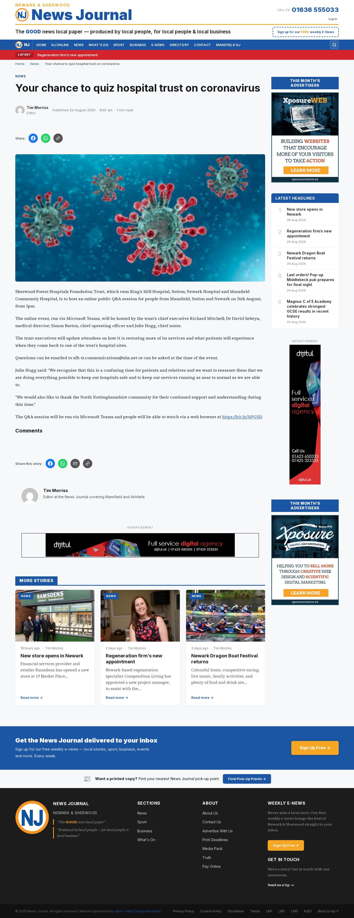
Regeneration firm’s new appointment (68, 55)
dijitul (119, 911)
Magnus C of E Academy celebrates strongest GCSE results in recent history (309, 308)
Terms (255, 911)
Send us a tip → (281, 884)
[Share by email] (75, 463)
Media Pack (212, 848)
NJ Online (60, 45)
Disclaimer (236, 911)
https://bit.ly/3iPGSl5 (242, 417)
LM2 (281, 911)
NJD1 (308, 911)
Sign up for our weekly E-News (305, 32)
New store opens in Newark (51, 655)
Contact (202, 45)
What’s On (98, 45)
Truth (206, 857)
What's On (146, 840)
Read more (29, 697)
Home (41, 45)
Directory (179, 45)
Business (138, 45)
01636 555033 (315, 9)
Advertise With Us (217, 831)
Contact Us (211, 822)
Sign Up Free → (315, 747)
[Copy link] (58, 138)
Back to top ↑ (328, 911)
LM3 (294, 911)
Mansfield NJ (228, 45)
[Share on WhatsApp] (45, 138)
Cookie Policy (211, 911)
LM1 (269, 911)
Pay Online (211, 866)
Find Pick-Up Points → (247, 779)
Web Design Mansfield (143, 911)
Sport (119, 45)
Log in (333, 19)
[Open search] (334, 44)
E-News (158, 45)
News (78, 45)
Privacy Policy (183, 911)
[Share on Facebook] (33, 138)
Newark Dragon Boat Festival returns (306, 255)
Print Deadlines (215, 840)
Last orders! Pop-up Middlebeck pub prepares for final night (310, 280)
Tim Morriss (55, 490)
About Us (210, 813)
